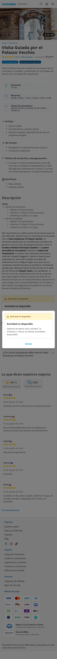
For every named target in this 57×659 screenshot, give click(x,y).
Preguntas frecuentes (14, 554)
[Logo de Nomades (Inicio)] (9, 4)
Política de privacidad (14, 570)
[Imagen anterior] (4, 23)
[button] (47, 4)
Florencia (13, 43)
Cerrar (28, 343)
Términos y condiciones (15, 566)
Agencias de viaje (12, 585)
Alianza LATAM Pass (13, 530)
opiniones (26, 57)
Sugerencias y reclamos (15, 562)
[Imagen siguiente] (52, 23)
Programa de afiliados (14, 581)
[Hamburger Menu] (52, 4)
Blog (6, 538)
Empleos (8, 534)
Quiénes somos (11, 526)
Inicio (4, 43)
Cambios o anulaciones (15, 558)
